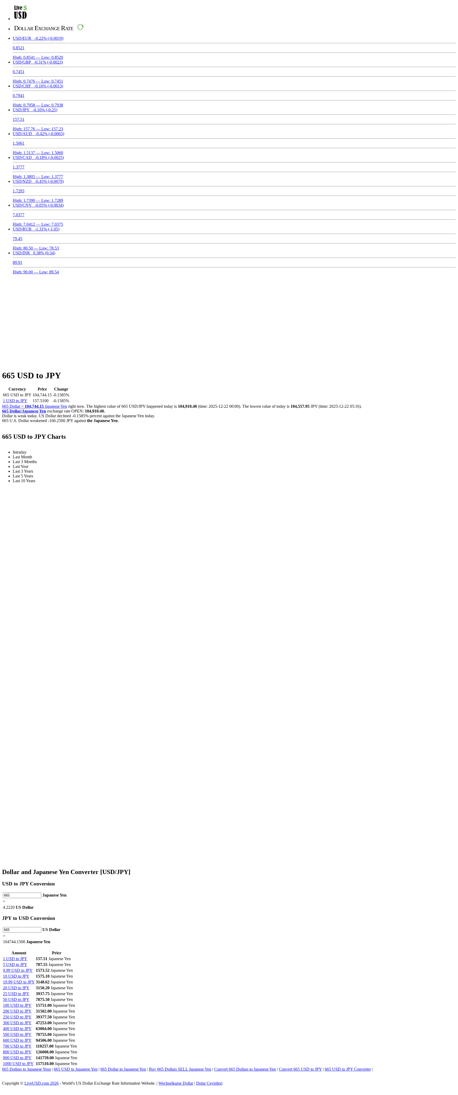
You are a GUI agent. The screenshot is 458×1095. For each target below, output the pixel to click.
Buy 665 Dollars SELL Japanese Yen (180, 1069)
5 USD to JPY (15, 964)
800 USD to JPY (17, 1052)
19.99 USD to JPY (19, 982)
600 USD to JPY (17, 1040)
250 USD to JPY (17, 1017)
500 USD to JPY (17, 1034)
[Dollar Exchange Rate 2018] (21, 18)
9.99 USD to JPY (18, 970)
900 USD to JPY (17, 1058)
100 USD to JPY (17, 1005)
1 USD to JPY (15, 400)
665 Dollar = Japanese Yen (34, 406)
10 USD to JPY (16, 976)
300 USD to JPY (17, 1023)
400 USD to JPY (17, 1028)
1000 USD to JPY (18, 1063)
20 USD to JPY (16, 988)
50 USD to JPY (16, 999)
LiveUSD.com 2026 (41, 1083)
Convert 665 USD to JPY (300, 1069)
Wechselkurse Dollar (175, 1083)
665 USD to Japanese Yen (76, 1069)
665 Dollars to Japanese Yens (26, 1069)
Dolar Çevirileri (209, 1083)
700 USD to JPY (17, 1046)
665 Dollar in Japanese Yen (123, 1069)
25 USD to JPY (16, 993)
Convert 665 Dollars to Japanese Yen (245, 1069)
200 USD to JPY (17, 1011)
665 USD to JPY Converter (348, 1069)
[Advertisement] (229, 319)
